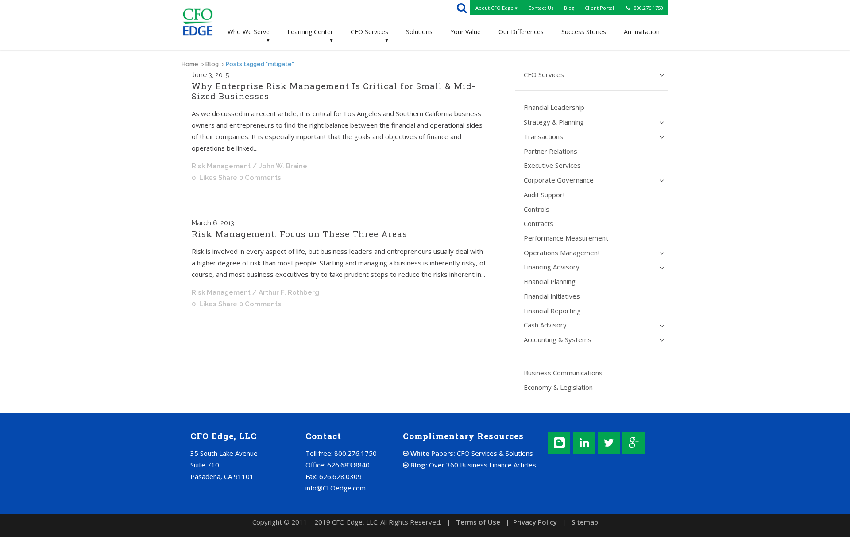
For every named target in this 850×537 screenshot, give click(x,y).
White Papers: (471, 453)
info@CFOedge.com (335, 487)
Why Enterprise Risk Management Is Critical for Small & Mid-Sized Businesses (333, 90)
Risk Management (221, 166)
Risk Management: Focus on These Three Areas (299, 233)
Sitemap (585, 522)
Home (190, 64)
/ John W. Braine (279, 166)
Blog (212, 64)
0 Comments (260, 178)
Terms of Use (478, 522)
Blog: (472, 464)
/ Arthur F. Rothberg (285, 292)
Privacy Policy (535, 522)
